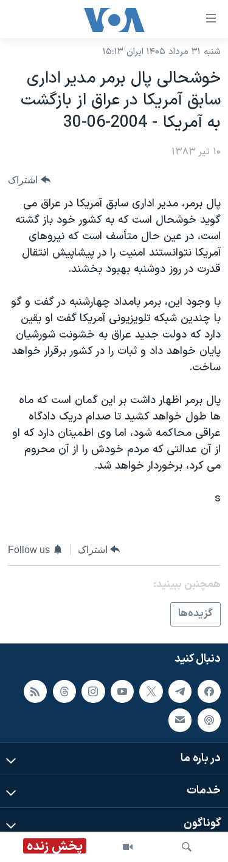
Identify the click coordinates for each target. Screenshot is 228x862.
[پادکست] (209, 719)
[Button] (29, 180)
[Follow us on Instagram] (93, 690)
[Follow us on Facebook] (209, 690)
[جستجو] (186, 847)
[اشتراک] (180, 719)
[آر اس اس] (35, 690)
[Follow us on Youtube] (122, 690)
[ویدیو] (127, 847)
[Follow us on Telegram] (180, 690)
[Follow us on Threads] (64, 690)
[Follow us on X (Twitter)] (150, 690)
